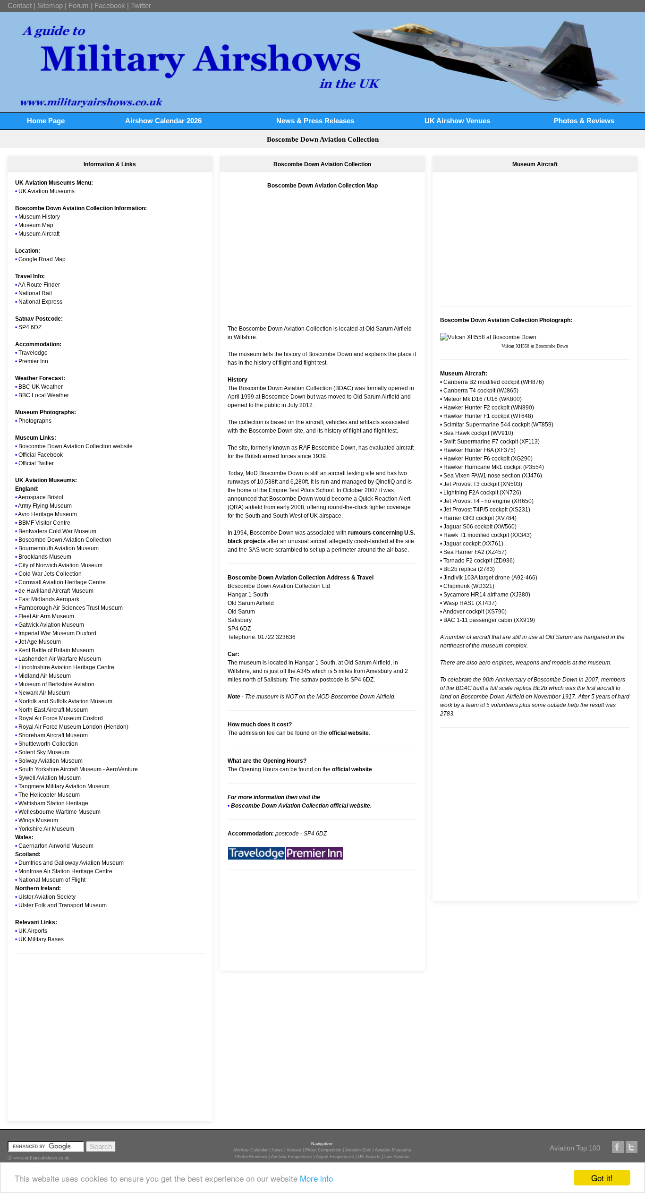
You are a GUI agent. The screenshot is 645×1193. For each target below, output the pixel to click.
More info (316, 1178)
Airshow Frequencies (291, 1156)
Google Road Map (42, 259)
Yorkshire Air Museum (46, 829)
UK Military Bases (41, 939)
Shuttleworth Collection (48, 744)
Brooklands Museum (44, 557)
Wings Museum (38, 820)
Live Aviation (396, 1156)
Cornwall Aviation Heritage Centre (62, 582)
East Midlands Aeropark (48, 599)
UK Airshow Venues (457, 121)
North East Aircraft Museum (53, 710)
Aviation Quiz (358, 1150)
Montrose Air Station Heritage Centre (65, 871)
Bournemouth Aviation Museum (58, 548)
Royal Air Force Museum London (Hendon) (73, 727)
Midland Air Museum (44, 676)
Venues (294, 1150)
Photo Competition (323, 1150)
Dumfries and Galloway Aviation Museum (71, 863)
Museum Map (35, 225)
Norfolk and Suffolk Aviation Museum (65, 701)
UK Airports (32, 931)
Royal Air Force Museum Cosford (60, 718)
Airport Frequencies (335, 1156)
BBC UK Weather (40, 386)
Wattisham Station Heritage (53, 803)
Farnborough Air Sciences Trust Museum (70, 608)
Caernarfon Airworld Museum (55, 846)
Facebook (109, 5)
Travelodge (33, 352)
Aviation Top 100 (575, 1148)
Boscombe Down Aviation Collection (64, 540)
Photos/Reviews (251, 1156)
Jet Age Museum (39, 642)
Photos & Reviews (584, 121)
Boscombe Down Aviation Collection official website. (301, 805)
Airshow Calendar (250, 1150)
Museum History (39, 216)
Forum (78, 5)
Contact (20, 5)
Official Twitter (36, 463)
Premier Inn (33, 361)
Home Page (46, 121)
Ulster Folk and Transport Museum (62, 905)
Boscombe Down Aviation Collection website (75, 446)
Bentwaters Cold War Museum (57, 531)
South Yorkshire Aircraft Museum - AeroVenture (78, 769)
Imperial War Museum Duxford (57, 633)
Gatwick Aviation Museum (51, 625)
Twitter (141, 5)
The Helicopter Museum (49, 795)
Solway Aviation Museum (50, 761)
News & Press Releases (315, 121)
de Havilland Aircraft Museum (55, 591)
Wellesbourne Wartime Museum (59, 812)
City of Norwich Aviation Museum (60, 565)
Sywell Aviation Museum (49, 778)
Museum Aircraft (38, 233)
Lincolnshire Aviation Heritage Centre (66, 667)
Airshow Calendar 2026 (163, 121)
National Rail (35, 293)
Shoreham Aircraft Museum (53, 735)
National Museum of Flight (51, 880)
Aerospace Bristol (40, 497)
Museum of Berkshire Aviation (56, 684)
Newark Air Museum (44, 693)
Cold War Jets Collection (50, 574)
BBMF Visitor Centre (44, 523)
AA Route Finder (39, 284)
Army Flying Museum (45, 506)
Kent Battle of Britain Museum (56, 650)
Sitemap (50, 5)
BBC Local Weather (43, 395)
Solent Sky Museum (43, 752)
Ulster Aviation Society (47, 897)
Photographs (34, 421)
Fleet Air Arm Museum (46, 616)
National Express (40, 301)
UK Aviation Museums (46, 191)
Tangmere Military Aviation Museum (64, 786)
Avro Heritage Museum (47, 514)
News (277, 1150)
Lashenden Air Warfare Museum (59, 659)
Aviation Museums (393, 1150)
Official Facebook (40, 455)
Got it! (602, 1178)
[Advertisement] (110, 1022)
